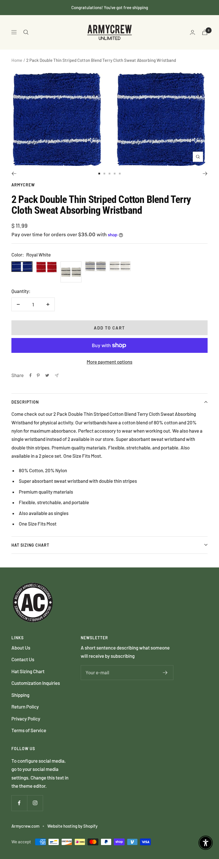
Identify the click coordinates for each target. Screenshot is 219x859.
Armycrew (23, 184)
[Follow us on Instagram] (35, 803)
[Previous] (13, 174)
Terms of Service (28, 730)
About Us (20, 647)
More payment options (109, 362)
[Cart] (205, 32)
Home (16, 60)
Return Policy (25, 706)
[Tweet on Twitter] (47, 375)
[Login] (192, 32)
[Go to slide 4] (114, 173)
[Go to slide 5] (120, 173)
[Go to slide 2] (104, 173)
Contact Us (22, 659)
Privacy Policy (25, 718)
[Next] (205, 174)
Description (25, 402)
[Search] (26, 32)
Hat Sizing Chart (30, 545)
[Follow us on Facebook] (19, 803)
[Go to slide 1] (99, 173)
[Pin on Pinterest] (38, 375)
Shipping (20, 695)
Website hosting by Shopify (72, 826)
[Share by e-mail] (56, 375)
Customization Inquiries (35, 683)
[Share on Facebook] (30, 375)
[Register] (165, 673)
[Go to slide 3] (109, 173)
